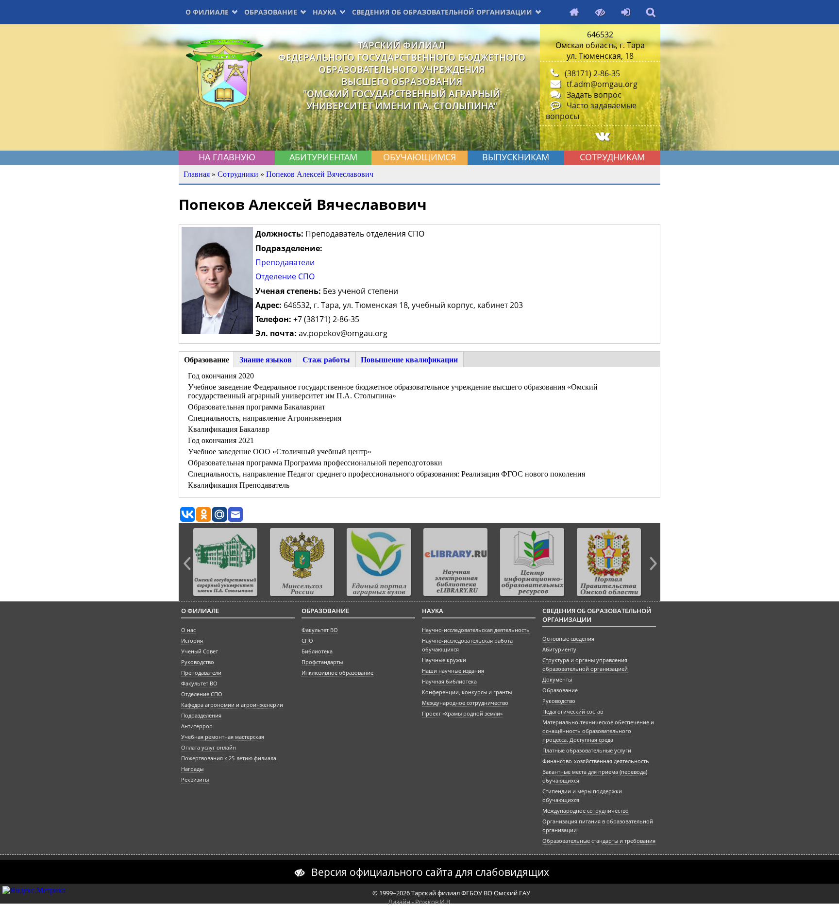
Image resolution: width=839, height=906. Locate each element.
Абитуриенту (559, 649)
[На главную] (572, 13)
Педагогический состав (572, 711)
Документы (557, 679)
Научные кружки (444, 660)
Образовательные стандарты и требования (598, 841)
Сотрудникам (612, 157)
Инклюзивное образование (337, 672)
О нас (188, 630)
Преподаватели (285, 262)
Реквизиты (195, 779)
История (192, 640)
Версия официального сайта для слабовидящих (430, 872)
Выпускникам (515, 157)
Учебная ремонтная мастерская (222, 737)
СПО (307, 640)
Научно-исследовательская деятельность (476, 630)
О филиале (207, 12)
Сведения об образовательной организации (442, 12)
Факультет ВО (199, 683)
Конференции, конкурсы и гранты (467, 692)
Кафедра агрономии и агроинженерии (232, 704)
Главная (197, 174)
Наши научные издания (453, 670)
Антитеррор (197, 726)
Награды (192, 769)
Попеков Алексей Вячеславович (319, 174)
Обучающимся (419, 157)
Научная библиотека (449, 681)
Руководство (197, 662)
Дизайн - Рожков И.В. (420, 901)
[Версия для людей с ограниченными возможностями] (598, 13)
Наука (324, 12)
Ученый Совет (199, 651)
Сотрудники (238, 174)
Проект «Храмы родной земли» (462, 713)
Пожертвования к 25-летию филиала (228, 758)
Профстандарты (322, 662)
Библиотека (317, 651)
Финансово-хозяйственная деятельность (595, 761)
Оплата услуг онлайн (208, 747)
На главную (227, 157)
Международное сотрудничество (465, 703)
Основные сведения (568, 638)
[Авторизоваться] (623, 13)
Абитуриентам (323, 157)
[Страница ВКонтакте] (600, 136)
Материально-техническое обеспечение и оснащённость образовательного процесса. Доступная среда (598, 731)
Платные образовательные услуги (586, 750)
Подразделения (201, 715)
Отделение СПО (285, 276)
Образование (270, 12)
